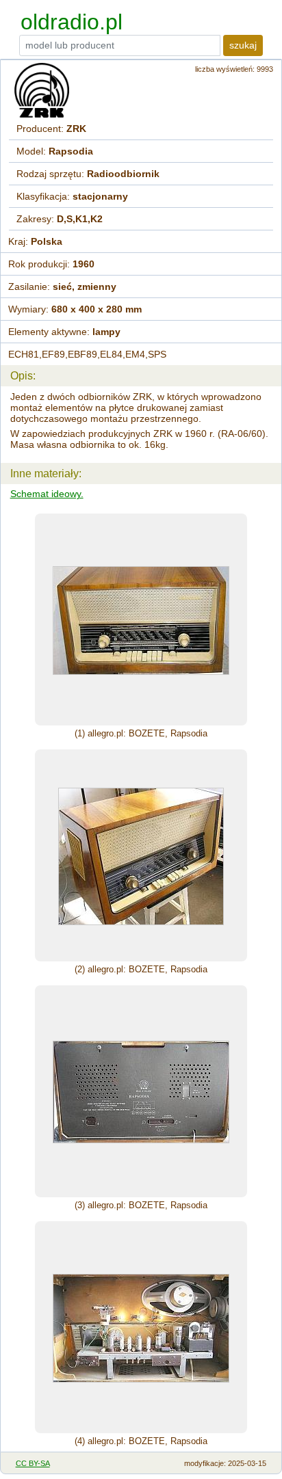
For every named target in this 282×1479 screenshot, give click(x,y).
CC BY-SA (33, 1463)
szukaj (243, 45)
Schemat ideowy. (47, 493)
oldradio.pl (72, 22)
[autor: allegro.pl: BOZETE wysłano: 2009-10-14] (141, 619)
